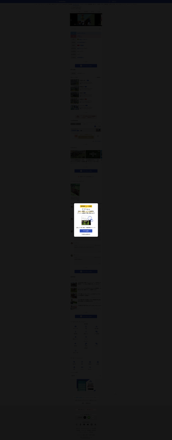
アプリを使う (86, 230)
